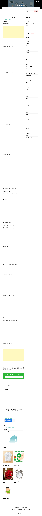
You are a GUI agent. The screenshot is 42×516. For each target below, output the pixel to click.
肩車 (26, 18)
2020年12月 (27, 128)
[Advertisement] (13, 32)
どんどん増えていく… (7, 465)
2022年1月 (27, 98)
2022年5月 (27, 89)
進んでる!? (27, 25)
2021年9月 (27, 107)
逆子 (12, 19)
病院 (26, 59)
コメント (6, 389)
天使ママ (27, 45)
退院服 (5, 429)
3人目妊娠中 (28, 41)
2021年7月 (27, 112)
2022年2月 (27, 96)
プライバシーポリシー (29, 137)
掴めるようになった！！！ (30, 23)
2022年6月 (27, 87)
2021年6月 (27, 114)
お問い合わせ (28, 135)
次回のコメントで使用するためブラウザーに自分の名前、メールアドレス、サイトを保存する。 (14, 410)
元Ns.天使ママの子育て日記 (21, 5)
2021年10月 (27, 105)
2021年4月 (27, 119)
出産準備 (9, 427)
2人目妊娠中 (5, 19)
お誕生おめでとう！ (29, 73)
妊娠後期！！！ (17, 465)
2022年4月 (27, 91)
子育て (27, 57)
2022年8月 (27, 82)
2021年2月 (27, 123)
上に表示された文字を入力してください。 (18, 412)
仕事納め (4, 482)
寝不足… (15, 482)
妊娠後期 (9, 19)
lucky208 (30, 66)
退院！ (27, 66)
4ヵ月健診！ (28, 21)
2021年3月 (27, 121)
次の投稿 (5, 425)
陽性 (26, 75)
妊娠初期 (27, 50)
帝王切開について (7, 21)
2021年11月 (27, 103)
